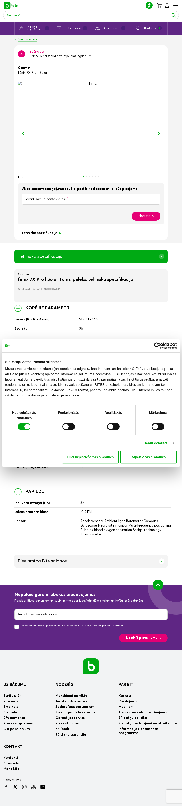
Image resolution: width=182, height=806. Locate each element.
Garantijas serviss (70, 718)
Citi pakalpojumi (17, 729)
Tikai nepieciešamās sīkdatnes (90, 457)
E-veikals (10, 706)
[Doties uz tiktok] (42, 787)
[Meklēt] (174, 15)
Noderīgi (65, 685)
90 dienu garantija (70, 734)
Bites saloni (12, 763)
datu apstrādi (115, 626)
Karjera (125, 695)
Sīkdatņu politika (133, 718)
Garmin (24, 68)
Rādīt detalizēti (156, 443)
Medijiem (126, 706)
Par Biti (127, 685)
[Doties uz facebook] (6, 787)
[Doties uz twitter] (15, 787)
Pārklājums (128, 701)
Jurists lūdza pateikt (72, 701)
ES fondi (62, 729)
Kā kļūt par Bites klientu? (76, 712)
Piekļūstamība (67, 723)
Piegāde (10, 712)
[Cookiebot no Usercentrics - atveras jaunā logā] (157, 345)
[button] (151, 5)
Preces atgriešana (18, 723)
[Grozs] (159, 5)
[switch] (68, 426)
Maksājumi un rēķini (71, 695)
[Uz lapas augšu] (158, 585)
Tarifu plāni (12, 695)
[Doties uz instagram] (24, 787)
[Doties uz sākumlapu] (91, 666)
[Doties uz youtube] (33, 787)
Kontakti (13, 747)
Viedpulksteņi (27, 39)
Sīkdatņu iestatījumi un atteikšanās (148, 723)
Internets (10, 701)
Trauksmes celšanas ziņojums (143, 712)
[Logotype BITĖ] (11, 5)
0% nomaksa (14, 718)
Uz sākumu (14, 685)
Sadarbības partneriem (74, 706)
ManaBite (167, 5)
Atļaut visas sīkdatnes (149, 457)
